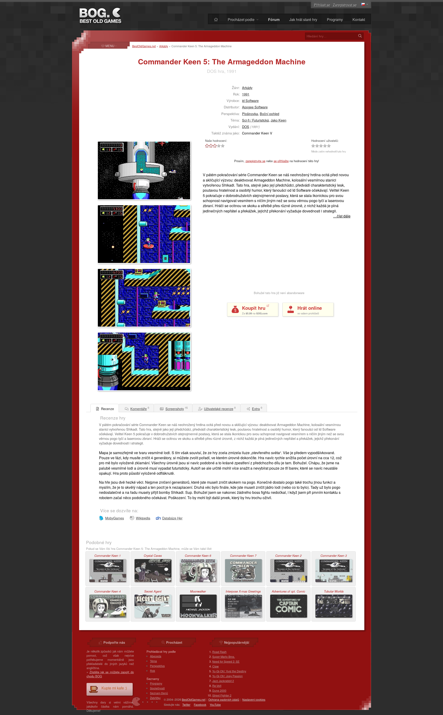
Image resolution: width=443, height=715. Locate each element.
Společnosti (157, 688)
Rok (152, 671)
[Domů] (216, 19)
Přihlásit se (322, 4)
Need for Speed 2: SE (225, 661)
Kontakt (359, 19)
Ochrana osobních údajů (223, 699)
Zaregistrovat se (345, 4)
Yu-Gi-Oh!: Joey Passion (227, 676)
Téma (153, 661)
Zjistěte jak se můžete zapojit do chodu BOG (110, 674)
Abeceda (155, 656)
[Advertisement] (126, 110)
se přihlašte (281, 161)
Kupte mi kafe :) (114, 688)
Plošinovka (250, 113)
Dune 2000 (219, 690)
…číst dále (341, 216)
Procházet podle (241, 19)
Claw (215, 666)
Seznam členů (159, 693)
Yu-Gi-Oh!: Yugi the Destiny (229, 671)
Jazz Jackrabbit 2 (223, 681)
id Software (250, 100)
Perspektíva (157, 666)
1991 (245, 94)
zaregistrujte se (255, 161)
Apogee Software (255, 106)
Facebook (200, 704)
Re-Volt (216, 686)
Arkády (163, 46)
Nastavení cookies (253, 699)
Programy (335, 19)
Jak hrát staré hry (303, 19)
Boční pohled (269, 113)
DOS (245, 126)
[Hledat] (360, 36)
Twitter (186, 704)
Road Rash (219, 652)
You (215, 704)
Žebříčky (155, 698)
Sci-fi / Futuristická (255, 120)
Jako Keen (278, 120)
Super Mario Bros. (223, 656)
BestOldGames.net (144, 46)
